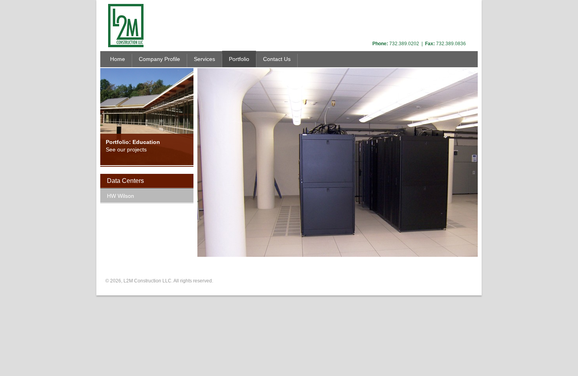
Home (117, 59)
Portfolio (239, 59)
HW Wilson (120, 196)
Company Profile (159, 59)
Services (204, 59)
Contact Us (277, 59)
